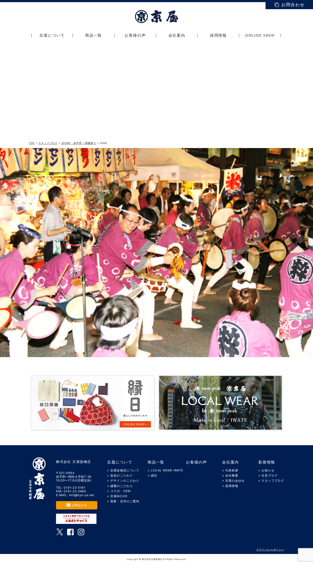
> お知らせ (266, 470)
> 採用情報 (230, 486)
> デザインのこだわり (123, 480)
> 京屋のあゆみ (233, 480)
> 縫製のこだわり (120, 486)
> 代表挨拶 (230, 470)
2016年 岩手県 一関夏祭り (78, 143)
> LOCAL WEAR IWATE (165, 470)
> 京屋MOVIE (117, 496)
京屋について (119, 462)
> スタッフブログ (271, 480)
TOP (32, 143)
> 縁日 (152, 475)
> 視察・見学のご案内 (123, 501)
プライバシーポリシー (270, 549)
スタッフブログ (47, 143)
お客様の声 (196, 462)
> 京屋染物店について (123, 470)
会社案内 (230, 462)
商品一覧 (156, 462)
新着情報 (266, 462)
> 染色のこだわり (120, 475)
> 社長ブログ (268, 475)
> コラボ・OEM (119, 491)
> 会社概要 (230, 475)
